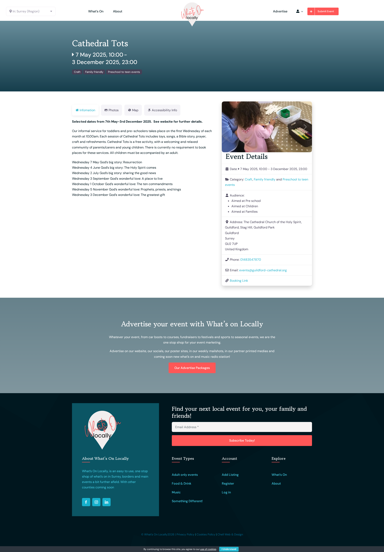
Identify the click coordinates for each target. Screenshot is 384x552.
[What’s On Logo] (192, 3)
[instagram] (96, 502)
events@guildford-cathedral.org (263, 270)
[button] (228, 126)
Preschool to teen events (124, 72)
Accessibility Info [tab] (164, 110)
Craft (77, 72)
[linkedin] (106, 502)
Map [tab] (135, 110)
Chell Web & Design (230, 534)
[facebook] (86, 502)
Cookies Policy (206, 534)
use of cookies (208, 549)
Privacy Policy (185, 534)
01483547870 (250, 259)
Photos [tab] (114, 110)
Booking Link (239, 281)
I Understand (229, 549)
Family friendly (94, 72)
